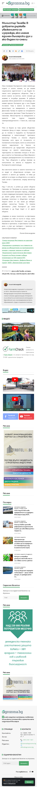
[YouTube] (32, 771)
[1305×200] (18, 310)
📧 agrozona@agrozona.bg (28, 742)
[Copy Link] (19, 51)
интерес (28, 271)
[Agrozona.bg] (18, 3)
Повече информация (9, 783)
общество (5, 274)
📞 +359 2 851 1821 (27, 740)
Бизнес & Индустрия (20, 508)
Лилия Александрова (15, 56)
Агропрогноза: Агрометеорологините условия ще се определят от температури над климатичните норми (23, 543)
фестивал (31, 274)
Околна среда (18, 568)
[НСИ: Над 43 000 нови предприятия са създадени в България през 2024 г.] (8, 510)
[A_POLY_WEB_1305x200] (18, 15)
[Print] (22, 51)
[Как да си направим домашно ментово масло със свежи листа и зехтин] (8, 557)
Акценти (23, 507)
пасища (12, 274)
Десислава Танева (18, 271)
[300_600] (18, 459)
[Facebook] (10, 416)
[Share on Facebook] (6, 51)
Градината (29, 554)
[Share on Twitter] (9, 51)
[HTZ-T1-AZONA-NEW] (18, 712)
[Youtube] (26, 416)
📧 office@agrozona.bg (27, 746)
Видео (5, 370)
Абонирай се (23, 597)
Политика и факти (16, 45)
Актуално (6, 45)
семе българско (21, 274)
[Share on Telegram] (12, 51)
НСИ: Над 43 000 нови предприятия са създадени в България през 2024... (23, 512)
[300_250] (18, 689)
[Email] (16, 51)
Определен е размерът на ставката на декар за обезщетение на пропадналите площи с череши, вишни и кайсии (18, 247)
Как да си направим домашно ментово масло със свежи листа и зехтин (23, 558)
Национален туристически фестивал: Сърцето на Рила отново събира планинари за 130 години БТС (17, 255)
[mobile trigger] (3, 3)
